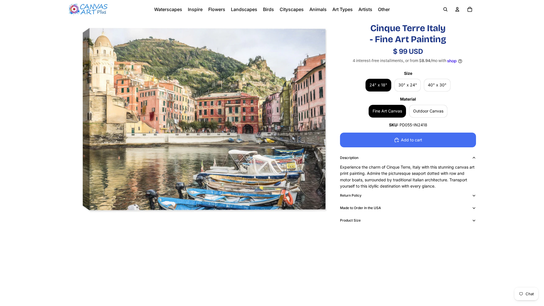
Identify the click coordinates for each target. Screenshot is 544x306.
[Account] (457, 9)
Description (349, 158)
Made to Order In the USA (360, 208)
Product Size (350, 220)
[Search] (445, 9)
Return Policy (351, 195)
